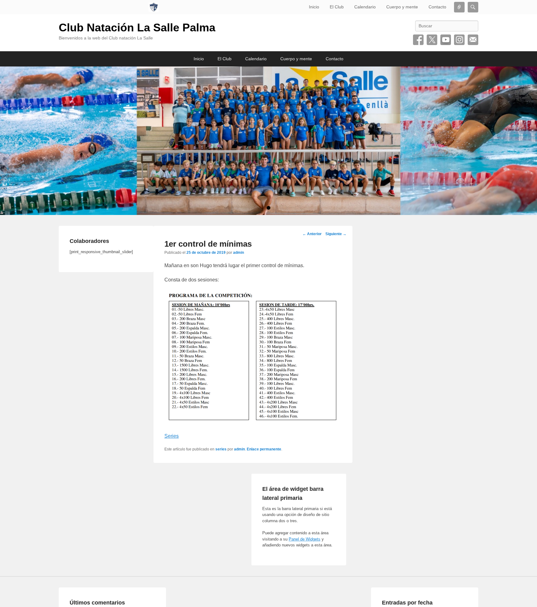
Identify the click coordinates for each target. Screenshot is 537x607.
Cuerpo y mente (402, 6)
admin (238, 252)
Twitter (432, 39)
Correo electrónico (473, 39)
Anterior (312, 234)
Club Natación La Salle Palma (137, 27)
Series (171, 436)
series (221, 449)
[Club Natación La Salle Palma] (153, 7)
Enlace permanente (264, 449)
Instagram (459, 39)
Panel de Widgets (304, 539)
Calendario (365, 6)
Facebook (418, 39)
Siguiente (336, 234)
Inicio (314, 6)
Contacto (437, 6)
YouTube (445, 39)
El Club (337, 6)
